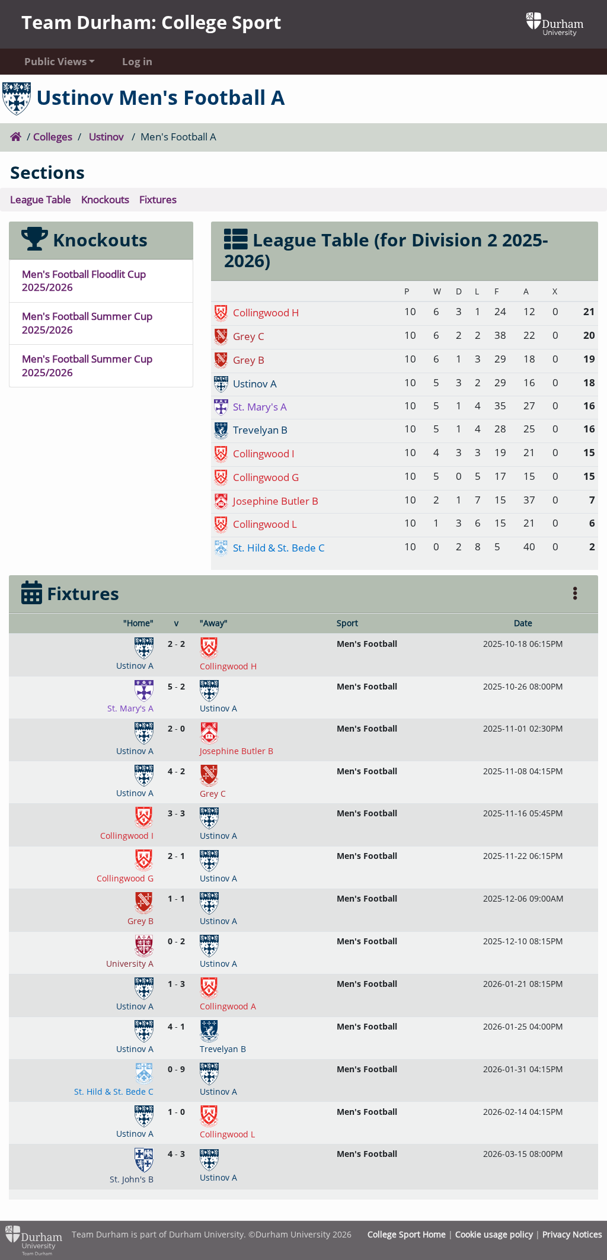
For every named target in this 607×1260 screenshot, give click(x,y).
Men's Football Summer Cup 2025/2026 (87, 322)
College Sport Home (407, 1234)
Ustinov (106, 136)
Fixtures (158, 199)
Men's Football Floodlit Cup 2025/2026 (84, 280)
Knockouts (105, 199)
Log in (137, 61)
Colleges (52, 136)
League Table (40, 199)
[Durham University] (554, 23)
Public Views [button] (55, 61)
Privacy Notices (572, 1234)
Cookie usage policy (494, 1234)
